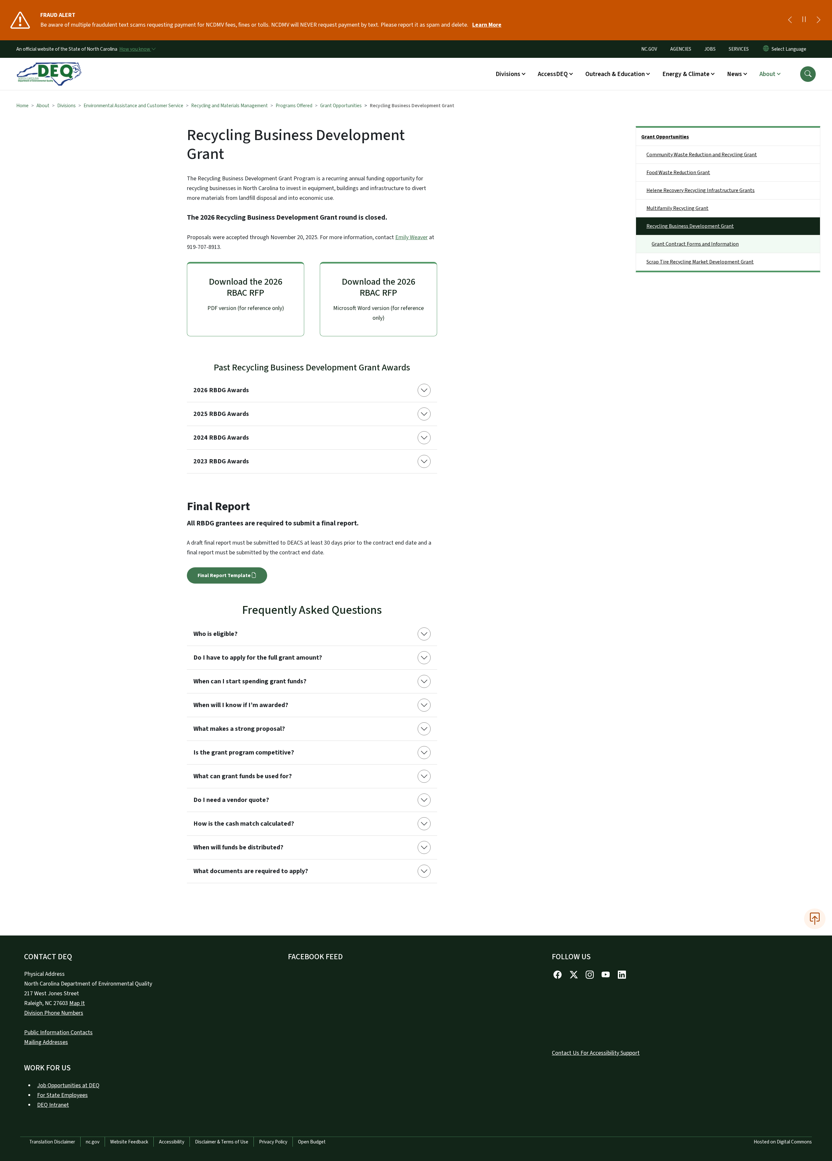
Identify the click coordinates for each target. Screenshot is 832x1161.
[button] (808, 74)
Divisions (66, 105)
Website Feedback (129, 1141)
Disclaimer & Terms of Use (221, 1141)
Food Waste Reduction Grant (678, 172)
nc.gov (92, 1141)
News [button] (734, 74)
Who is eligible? (215, 634)
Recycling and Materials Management (229, 105)
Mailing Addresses (46, 1042)
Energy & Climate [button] (685, 74)
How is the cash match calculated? (243, 823)
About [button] (767, 74)
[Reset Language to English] (766, 49)
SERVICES (739, 49)
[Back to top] (815, 919)
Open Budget (312, 1141)
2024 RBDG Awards (221, 437)
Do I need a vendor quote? (231, 800)
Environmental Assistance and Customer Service (133, 105)
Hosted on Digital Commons (783, 1141)
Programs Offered (294, 105)
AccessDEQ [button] (553, 74)
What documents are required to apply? (250, 871)
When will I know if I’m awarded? (240, 705)
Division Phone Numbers (53, 1013)
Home (22, 105)
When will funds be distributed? (238, 847)
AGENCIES (680, 49)
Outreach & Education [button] (615, 74)
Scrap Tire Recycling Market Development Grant (700, 261)
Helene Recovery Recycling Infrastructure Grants (700, 190)
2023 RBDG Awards (221, 461)
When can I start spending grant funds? (249, 681)
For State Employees (62, 1095)
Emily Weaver (411, 237)
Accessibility (171, 1141)
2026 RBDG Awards (221, 390)
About (42, 105)
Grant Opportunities (341, 105)
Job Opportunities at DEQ (68, 1085)
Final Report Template (224, 575)
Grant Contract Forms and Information (695, 244)
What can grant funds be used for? (242, 776)
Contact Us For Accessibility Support (596, 1053)
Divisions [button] (508, 74)
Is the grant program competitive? (243, 752)
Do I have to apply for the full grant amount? (257, 657)
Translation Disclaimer (52, 1141)
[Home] (49, 66)
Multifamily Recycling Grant (677, 208)
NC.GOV (649, 49)
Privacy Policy (273, 1141)
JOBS (710, 49)
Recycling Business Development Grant (690, 226)
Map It (77, 1003)
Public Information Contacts (58, 1032)
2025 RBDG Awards (221, 414)
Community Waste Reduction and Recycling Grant (701, 154)
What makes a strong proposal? (239, 728)
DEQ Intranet (53, 1105)
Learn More (486, 25)
